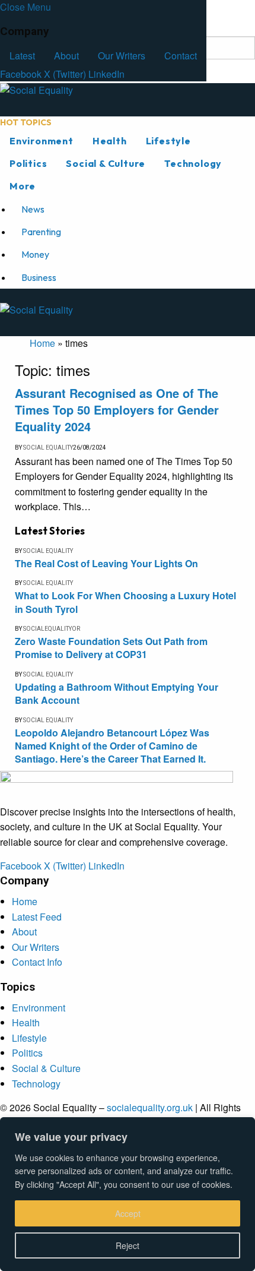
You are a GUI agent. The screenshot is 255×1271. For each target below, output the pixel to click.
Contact (180, 55)
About (66, 55)
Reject (127, 1245)
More (22, 186)
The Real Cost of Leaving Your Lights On (106, 563)
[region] (127, 1194)
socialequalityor (51, 628)
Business (38, 277)
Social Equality (48, 447)
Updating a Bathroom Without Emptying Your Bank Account (116, 693)
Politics (28, 163)
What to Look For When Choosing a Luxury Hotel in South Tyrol (125, 602)
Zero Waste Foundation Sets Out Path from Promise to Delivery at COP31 (111, 647)
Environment (41, 141)
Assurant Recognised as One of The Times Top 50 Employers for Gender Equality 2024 (117, 409)
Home (42, 343)
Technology (193, 163)
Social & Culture (105, 163)
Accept (128, 1213)
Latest (22, 55)
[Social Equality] (116, 99)
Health (110, 141)
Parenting (41, 232)
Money (35, 254)
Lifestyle (168, 141)
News (32, 209)
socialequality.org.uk (150, 1107)
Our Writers (121, 55)
